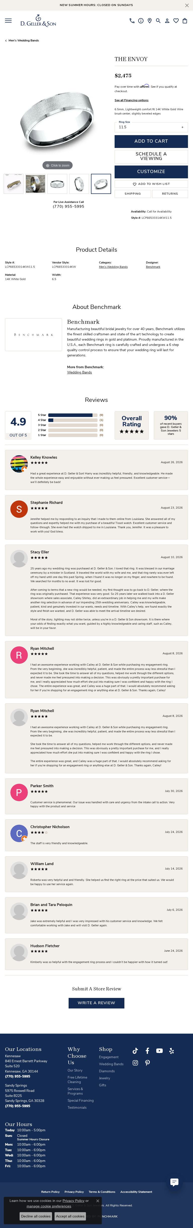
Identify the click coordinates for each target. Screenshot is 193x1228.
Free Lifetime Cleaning (77, 1080)
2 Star (42, 430)
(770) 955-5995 (68, 207)
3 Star (42, 425)
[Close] (187, 5)
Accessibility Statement (136, 1192)
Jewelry (104, 1078)
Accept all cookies (70, 1216)
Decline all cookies (36, 1216)
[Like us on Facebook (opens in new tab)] (147, 1051)
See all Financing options (132, 100)
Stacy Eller (39, 552)
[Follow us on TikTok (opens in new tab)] (135, 1051)
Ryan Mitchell (42, 649)
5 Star (42, 415)
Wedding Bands (79, 372)
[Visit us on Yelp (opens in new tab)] (172, 1051)
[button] (158, 21)
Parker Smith (42, 786)
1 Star (42, 435)
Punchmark (108, 1216)
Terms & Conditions (102, 1192)
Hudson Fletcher (45, 946)
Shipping (133, 193)
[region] (57, 119)
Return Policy (50, 1192)
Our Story (75, 1070)
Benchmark (153, 267)
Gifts (102, 1085)
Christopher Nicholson (50, 827)
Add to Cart (151, 141)
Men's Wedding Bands (24, 40)
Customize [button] (151, 172)
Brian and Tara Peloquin (51, 905)
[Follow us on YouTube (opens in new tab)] (160, 1051)
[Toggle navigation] (8, 21)
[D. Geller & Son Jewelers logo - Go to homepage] (38, 21)
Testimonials (77, 1107)
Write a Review (96, 1003)
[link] (132, 21)
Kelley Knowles (43, 458)
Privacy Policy (74, 1192)
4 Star (42, 420)
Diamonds (107, 1071)
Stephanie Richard (46, 503)
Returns (170, 193)
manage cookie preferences (49, 1206)
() (101, 415)
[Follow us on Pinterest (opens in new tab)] (147, 1063)
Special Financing (81, 1100)
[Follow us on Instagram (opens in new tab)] (135, 1063)
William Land (42, 864)
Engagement (109, 1057)
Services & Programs (75, 1091)
